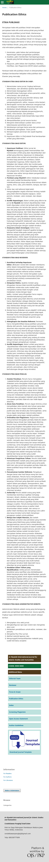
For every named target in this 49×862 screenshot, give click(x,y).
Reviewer (12, 685)
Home (4, 7)
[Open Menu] (2, 2)
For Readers (7, 773)
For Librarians (8, 780)
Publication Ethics (16, 699)
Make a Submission (12, 790)
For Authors (7, 777)
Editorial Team (15, 678)
